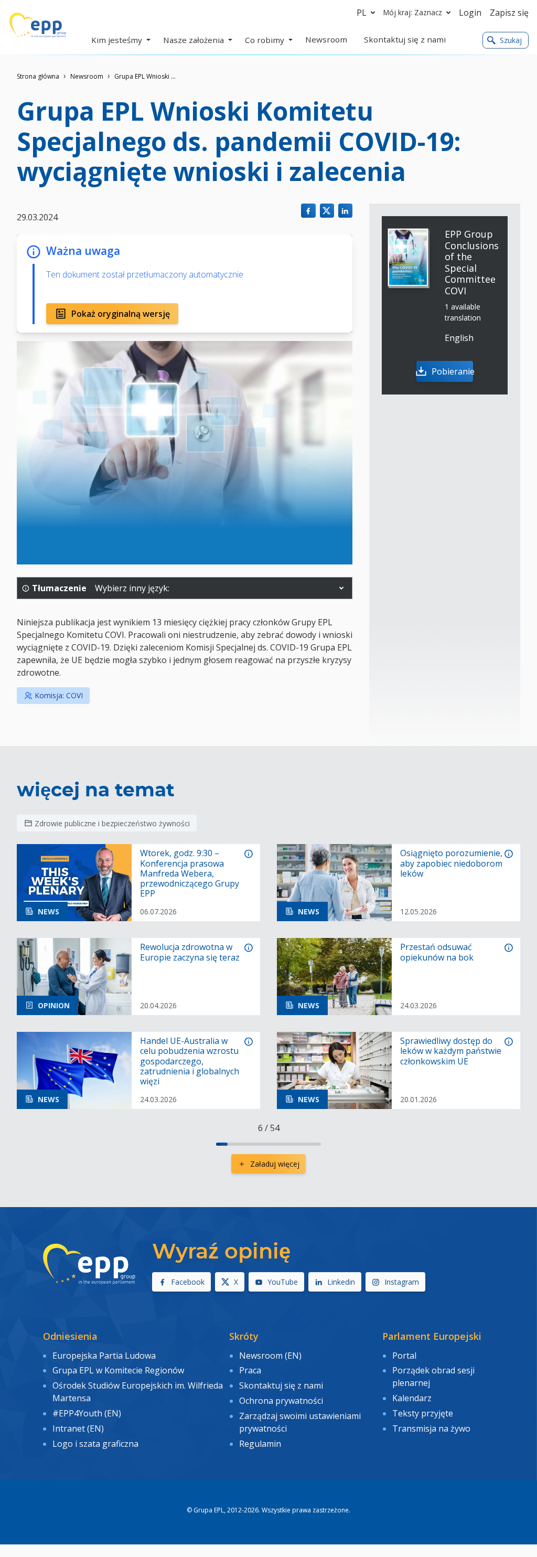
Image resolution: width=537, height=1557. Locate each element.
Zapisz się (509, 12)
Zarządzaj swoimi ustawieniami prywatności (300, 1422)
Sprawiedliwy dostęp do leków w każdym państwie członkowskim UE (450, 1051)
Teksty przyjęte (422, 1413)
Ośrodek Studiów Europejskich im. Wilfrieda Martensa (137, 1392)
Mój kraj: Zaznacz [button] (412, 12)
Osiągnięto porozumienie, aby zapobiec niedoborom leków (451, 863)
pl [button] (362, 12)
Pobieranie (452, 371)
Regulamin (260, 1443)
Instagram (401, 1282)
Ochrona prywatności (281, 1400)
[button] (341, 588)
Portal (404, 1355)
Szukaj (511, 40)
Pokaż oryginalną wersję (120, 313)
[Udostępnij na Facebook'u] (308, 211)
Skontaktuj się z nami (281, 1385)
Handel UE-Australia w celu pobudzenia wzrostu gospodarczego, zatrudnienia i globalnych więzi (189, 1061)
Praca (250, 1370)
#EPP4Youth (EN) (86, 1413)
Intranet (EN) (78, 1428)
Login (470, 12)
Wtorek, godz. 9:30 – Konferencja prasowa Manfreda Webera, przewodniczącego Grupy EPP (189, 873)
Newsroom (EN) (270, 1355)
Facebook (188, 1282)
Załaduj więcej (274, 1164)
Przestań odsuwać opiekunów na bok (437, 952)
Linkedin (341, 1282)
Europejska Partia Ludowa (104, 1355)
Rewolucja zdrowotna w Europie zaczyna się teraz (190, 952)
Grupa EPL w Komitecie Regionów (118, 1370)
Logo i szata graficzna (95, 1443)
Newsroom (86, 76)
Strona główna (38, 76)
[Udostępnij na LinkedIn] (345, 211)
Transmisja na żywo (431, 1428)
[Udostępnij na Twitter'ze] (327, 211)
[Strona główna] (37, 25)
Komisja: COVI (59, 695)
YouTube (282, 1282)
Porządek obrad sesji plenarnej (433, 1376)
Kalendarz (412, 1398)
